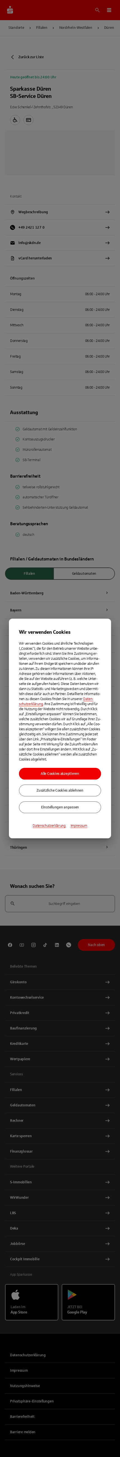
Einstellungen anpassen (60, 807)
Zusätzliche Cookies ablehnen (60, 790)
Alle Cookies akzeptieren (60, 774)
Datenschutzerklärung (49, 826)
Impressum (79, 826)
